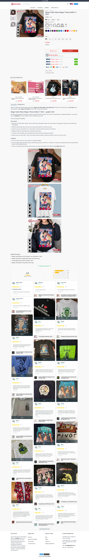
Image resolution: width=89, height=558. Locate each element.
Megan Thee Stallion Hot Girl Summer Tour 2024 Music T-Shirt (27, 256)
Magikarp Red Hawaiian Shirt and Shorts (24, 522)
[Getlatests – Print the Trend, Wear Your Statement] (16, 4)
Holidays (40, 7)
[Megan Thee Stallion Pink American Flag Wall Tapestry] (36, 88)
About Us (30, 537)
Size (46, 36)
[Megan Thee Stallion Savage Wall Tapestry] (19, 88)
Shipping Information (49, 543)
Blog (46, 537)
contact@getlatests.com (59, 146)
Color (46, 28)
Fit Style (47, 17)
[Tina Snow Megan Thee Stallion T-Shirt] (53, 88)
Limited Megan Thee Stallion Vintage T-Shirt (22, 260)
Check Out (70, 51)
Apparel (47, 7)
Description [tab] (14, 104)
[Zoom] (18, 36)
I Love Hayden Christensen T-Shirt (45, 336)
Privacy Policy (31, 541)
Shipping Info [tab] (21, 104)
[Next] (42, 23)
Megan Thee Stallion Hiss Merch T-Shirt (69, 99)
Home (46, 10)
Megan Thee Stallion (50, 72)
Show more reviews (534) (44, 529)
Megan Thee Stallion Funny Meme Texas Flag (22, 262)
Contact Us (47, 541)
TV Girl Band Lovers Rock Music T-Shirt (69, 501)
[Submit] (68, 4)
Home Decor (54, 7)
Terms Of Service (31, 543)
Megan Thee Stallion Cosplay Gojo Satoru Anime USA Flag (25, 258)
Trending (32, 7)
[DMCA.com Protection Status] (44, 554)
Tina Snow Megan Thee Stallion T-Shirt (53, 98)
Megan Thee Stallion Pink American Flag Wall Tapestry (35, 99)
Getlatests (17, 116)
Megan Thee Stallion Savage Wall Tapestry (17, 99)
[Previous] (18, 23)
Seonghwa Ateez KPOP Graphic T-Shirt (46, 503)
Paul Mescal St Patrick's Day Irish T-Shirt (69, 336)
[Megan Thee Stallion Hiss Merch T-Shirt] (70, 88)
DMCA (46, 539)
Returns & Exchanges (32, 539)
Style (46, 22)
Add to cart (54, 51)
